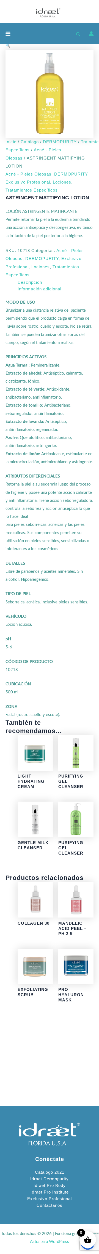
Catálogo (30, 142)
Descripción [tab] (30, 282)
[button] (78, 34)
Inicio (11, 142)
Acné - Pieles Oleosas (28, 174)
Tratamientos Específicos (32, 190)
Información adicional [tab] (39, 289)
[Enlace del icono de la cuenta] (91, 33)
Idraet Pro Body (50, 1185)
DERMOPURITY (60, 142)
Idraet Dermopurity (49, 1179)
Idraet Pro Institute (50, 1192)
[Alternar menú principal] (8, 33)
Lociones (62, 182)
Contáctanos (49, 1205)
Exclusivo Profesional (28, 182)
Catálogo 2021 (49, 1172)
